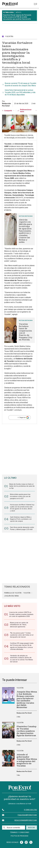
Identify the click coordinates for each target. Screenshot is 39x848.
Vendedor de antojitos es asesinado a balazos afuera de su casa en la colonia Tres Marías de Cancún (21, 659)
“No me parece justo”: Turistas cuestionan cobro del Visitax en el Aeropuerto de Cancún (21, 635)
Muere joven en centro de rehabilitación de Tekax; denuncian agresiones (19, 624)
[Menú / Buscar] (35, 4)
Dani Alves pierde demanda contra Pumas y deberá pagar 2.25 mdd (22, 528)
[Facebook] (21, 842)
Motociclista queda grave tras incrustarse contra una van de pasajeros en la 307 (20, 496)
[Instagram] (26, 842)
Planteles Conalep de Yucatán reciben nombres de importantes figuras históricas (26, 731)
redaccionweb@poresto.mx (25, 820)
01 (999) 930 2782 (30, 810)
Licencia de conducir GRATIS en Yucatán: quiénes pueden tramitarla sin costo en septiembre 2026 (21, 614)
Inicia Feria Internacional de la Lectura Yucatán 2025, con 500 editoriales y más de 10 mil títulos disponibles (20, 92)
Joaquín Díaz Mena (11, 596)
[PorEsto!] (10, 4)
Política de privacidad (19, 836)
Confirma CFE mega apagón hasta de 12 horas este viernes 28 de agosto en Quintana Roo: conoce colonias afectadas (21, 646)
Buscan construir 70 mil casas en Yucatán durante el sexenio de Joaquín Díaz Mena (20, 84)
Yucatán (27, 593)
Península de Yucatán (12, 593)
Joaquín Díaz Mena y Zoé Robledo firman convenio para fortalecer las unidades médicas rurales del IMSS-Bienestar (27, 700)
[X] (30, 842)
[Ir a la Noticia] (19, 229)
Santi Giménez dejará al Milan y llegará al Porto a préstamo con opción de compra (21, 519)
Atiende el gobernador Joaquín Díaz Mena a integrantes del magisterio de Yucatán (27, 760)
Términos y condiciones (19, 832)
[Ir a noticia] (8, 695)
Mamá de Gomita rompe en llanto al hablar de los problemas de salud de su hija (22, 486)
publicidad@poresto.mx (27, 815)
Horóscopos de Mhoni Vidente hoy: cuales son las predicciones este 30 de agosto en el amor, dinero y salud (22, 508)
